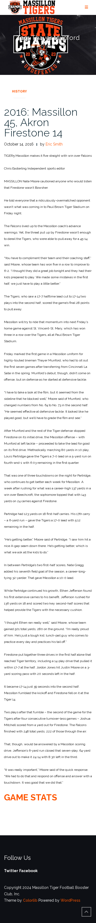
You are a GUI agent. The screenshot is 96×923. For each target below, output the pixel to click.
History (19, 91)
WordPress (70, 900)
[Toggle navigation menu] (86, 7)
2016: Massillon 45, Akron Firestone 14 (41, 122)
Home (36, 45)
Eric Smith (54, 144)
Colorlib (30, 900)
